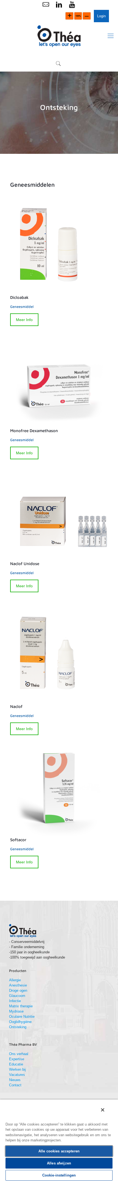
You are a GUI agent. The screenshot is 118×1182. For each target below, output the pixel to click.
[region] (59, 1140)
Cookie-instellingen (59, 1175)
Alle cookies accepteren (59, 1151)
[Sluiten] (103, 1110)
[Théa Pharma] (59, 36)
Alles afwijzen (59, 1163)
